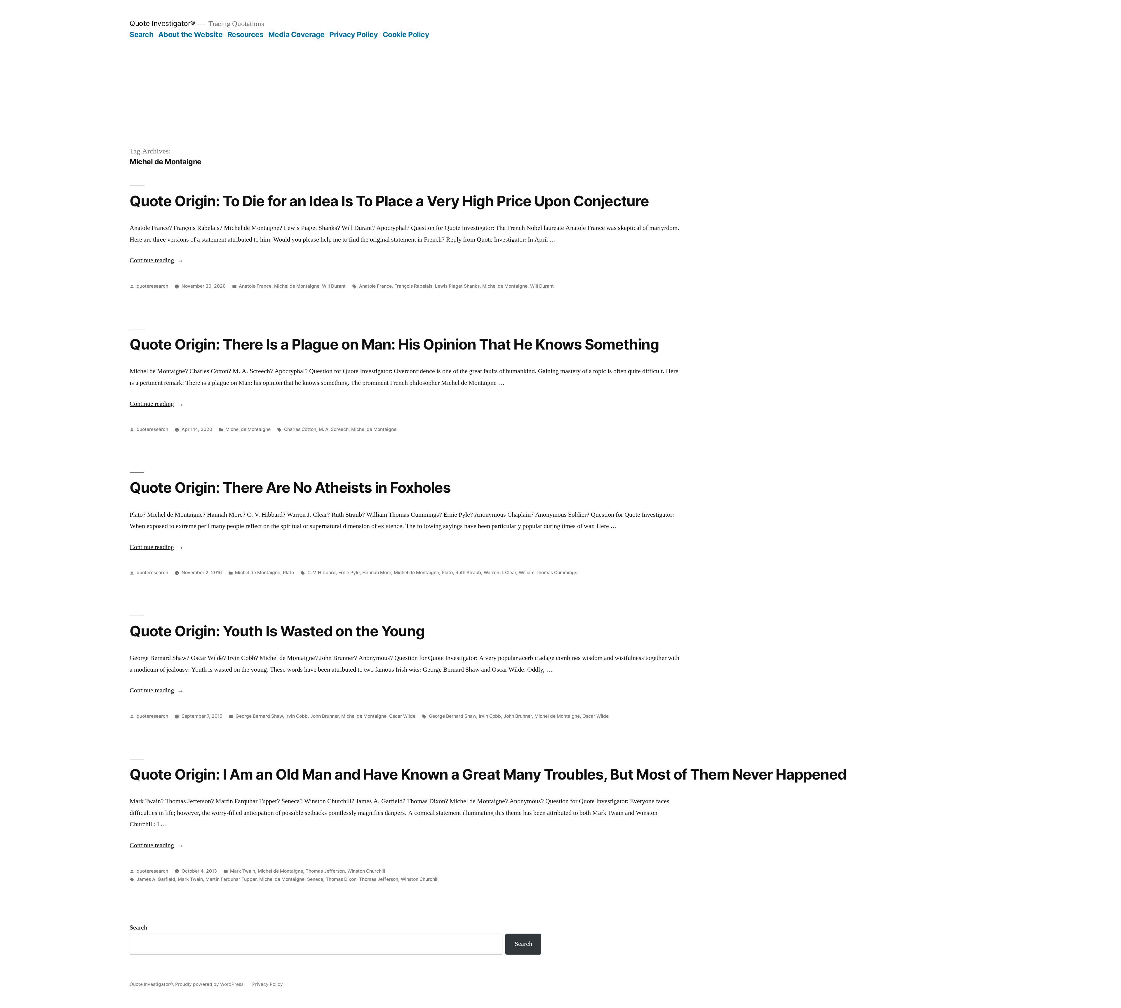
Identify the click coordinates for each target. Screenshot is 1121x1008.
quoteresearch (152, 286)
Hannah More (376, 572)
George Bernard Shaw (259, 716)
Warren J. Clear (500, 572)
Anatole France (255, 286)
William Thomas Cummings (548, 572)
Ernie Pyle (349, 572)
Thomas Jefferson (325, 871)
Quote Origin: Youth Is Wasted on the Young (277, 631)
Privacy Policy (353, 34)
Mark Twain (242, 871)
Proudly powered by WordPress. (210, 984)
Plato (288, 572)
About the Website (190, 34)
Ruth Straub (468, 572)
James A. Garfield (156, 879)
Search (141, 34)
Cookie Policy (406, 34)
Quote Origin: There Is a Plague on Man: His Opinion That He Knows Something (394, 344)
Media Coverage (296, 34)
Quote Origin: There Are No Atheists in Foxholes (290, 487)
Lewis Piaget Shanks (457, 286)
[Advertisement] (560, 102)
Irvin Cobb (297, 716)
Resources (245, 34)
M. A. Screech (334, 429)
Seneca (315, 879)
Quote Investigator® (162, 23)
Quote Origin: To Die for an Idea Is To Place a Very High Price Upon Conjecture (389, 201)
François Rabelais (413, 286)
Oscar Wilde (402, 716)
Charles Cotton (300, 429)
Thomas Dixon (341, 879)
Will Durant (334, 286)
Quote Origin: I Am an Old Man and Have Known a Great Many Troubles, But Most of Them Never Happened (488, 774)
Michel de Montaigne (296, 286)
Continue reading (157, 260)
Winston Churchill (366, 871)
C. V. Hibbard (321, 572)
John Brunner (324, 716)
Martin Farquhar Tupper (231, 879)
